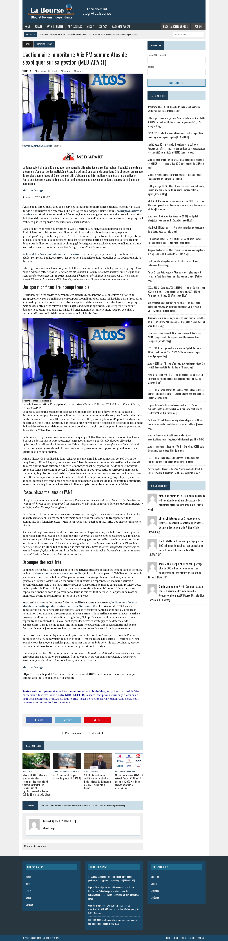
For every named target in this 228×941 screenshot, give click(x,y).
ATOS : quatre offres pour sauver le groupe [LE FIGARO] (67, 776)
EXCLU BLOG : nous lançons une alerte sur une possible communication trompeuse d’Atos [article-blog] (173, 460)
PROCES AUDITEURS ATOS (175, 26)
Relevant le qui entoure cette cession (51, 254)
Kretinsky (53, 70)
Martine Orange (32, 190)
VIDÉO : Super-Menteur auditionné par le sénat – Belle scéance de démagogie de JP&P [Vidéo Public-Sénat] (97, 781)
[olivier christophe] (152, 524)
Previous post (73, 733)
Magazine (155, 876)
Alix (37, 70)
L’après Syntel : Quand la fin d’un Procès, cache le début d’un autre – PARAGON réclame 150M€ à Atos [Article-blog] (176, 471)
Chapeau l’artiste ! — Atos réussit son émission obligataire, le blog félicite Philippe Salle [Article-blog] (176, 252)
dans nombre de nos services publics (59, 573)
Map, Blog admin (43, 146)
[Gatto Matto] (152, 547)
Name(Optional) (157, 55)
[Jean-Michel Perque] (152, 569)
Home (27, 26)
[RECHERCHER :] (188, 34)
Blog (28, 883)
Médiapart (66, 70)
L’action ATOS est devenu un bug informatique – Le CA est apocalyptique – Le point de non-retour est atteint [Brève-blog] (175, 424)
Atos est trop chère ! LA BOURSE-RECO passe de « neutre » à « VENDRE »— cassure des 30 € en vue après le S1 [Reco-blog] (176, 163)
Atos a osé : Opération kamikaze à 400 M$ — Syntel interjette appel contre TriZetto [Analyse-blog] (173, 218)
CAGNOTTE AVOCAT (121, 26)
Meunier (78, 70)
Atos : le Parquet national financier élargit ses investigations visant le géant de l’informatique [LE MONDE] (176, 437)
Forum (38, 26)
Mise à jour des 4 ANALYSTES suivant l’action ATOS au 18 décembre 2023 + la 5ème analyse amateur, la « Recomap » (129, 781)
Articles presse (61, 771)
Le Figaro (75, 771)
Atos (43, 70)
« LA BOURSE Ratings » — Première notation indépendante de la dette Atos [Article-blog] (176, 229)
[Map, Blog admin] (152, 501)
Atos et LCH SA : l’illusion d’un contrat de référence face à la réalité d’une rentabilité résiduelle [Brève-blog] (176, 365)
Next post (94, 733)
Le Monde (155, 890)
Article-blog (91, 771)
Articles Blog (75, 26)
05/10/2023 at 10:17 (65, 821)
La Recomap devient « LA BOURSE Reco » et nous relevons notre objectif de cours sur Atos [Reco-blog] (175, 241)
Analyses (27, 771)
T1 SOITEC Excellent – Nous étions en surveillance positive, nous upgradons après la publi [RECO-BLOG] (175, 135)
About (90, 26)
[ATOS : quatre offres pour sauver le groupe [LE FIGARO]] (67, 767)
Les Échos (155, 897)
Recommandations (125, 771)
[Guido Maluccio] (152, 592)
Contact (102, 26)
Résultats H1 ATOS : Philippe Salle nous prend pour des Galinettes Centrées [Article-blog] (174, 109)
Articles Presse (55, 26)
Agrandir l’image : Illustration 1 (37, 401)
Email (151, 66)
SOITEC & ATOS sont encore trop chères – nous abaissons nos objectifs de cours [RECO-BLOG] (175, 177)
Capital (154, 883)
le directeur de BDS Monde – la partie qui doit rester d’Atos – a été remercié (79, 604)
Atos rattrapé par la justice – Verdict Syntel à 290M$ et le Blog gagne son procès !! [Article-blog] (176, 448)
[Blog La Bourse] (70, 11)
